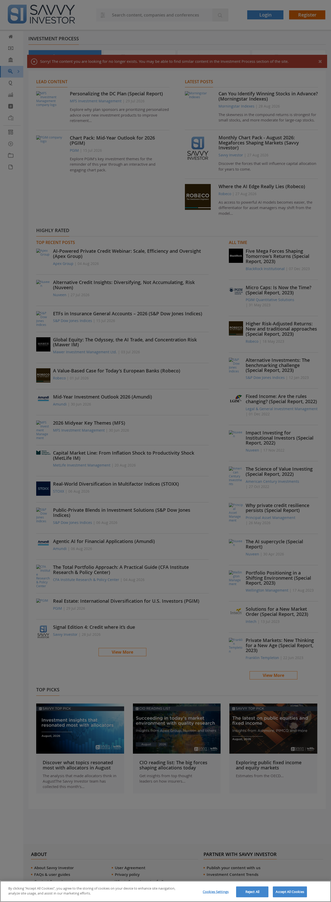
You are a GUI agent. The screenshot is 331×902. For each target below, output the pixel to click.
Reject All (252, 891)
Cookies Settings (216, 891)
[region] (165, 891)
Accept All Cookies (290, 891)
